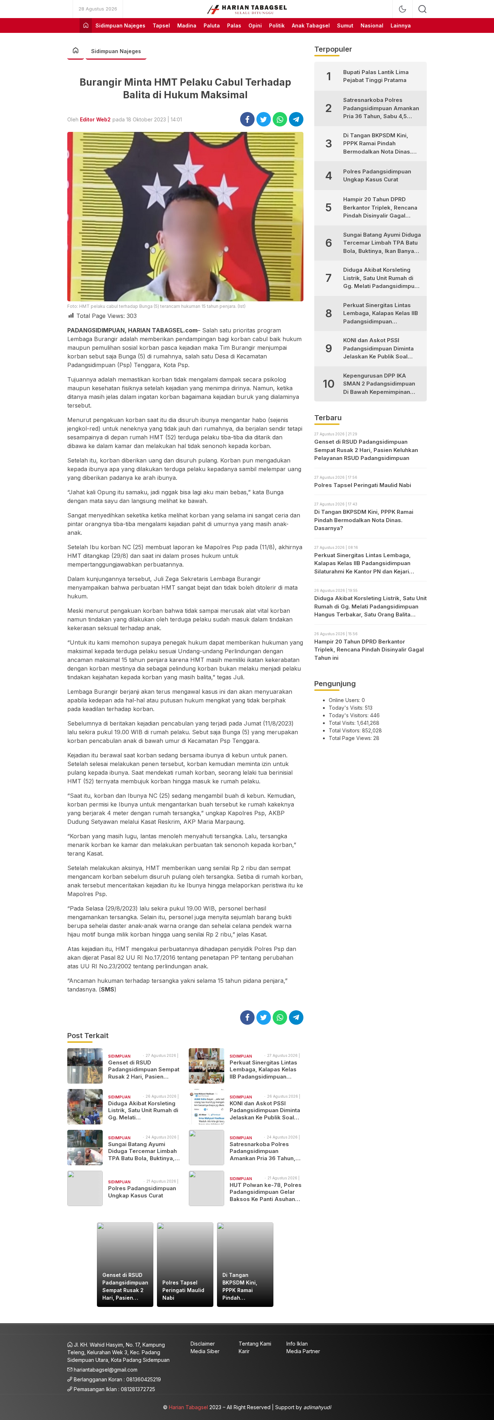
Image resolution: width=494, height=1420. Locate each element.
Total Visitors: (345, 730)
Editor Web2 (95, 119)
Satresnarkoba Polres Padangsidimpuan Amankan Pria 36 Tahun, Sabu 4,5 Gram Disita (262, 1151)
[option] (125, 1264)
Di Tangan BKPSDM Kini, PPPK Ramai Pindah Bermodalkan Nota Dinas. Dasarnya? (239, 1286)
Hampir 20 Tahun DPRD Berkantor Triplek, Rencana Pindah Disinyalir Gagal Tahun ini (380, 208)
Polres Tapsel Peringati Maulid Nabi (183, 1290)
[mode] (402, 9)
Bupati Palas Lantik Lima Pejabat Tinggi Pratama (376, 76)
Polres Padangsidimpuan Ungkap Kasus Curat (142, 1192)
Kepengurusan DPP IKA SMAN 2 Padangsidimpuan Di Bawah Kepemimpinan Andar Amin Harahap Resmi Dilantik (380, 384)
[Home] (86, 25)
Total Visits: (343, 723)
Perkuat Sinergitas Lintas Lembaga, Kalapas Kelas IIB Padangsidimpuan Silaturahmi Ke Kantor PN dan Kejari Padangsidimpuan (263, 1069)
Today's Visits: (347, 708)
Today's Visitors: (349, 715)
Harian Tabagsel (188, 1407)
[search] (422, 9)
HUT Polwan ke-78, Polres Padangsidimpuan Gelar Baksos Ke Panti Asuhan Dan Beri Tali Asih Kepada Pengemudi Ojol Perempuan (266, 1192)
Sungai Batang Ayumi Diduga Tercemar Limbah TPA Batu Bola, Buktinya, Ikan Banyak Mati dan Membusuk (142, 1151)
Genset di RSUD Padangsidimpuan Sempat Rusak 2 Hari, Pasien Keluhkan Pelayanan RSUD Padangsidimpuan (143, 1069)
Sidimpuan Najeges (116, 51)
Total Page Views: (351, 738)
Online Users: (345, 700)
